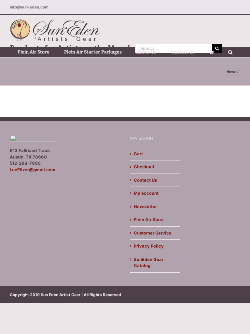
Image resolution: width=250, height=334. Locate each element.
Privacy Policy (149, 246)
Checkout (144, 166)
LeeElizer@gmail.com (32, 169)
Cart (138, 153)
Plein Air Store (149, 219)
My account (146, 193)
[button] (230, 52)
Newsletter (145, 206)
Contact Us (145, 180)
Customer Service (153, 232)
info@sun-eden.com (29, 7)
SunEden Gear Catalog (148, 262)
